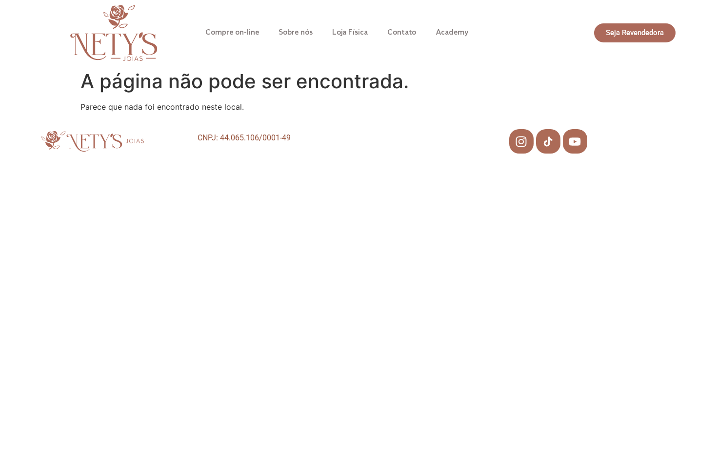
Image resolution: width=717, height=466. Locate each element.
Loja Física (350, 32)
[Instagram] (521, 141)
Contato (401, 32)
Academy (452, 32)
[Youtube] (575, 141)
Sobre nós (296, 32)
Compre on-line (232, 32)
